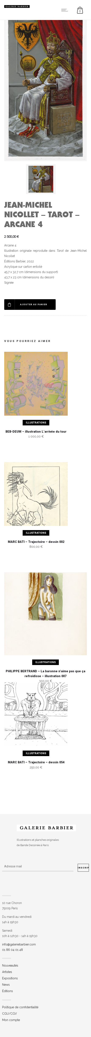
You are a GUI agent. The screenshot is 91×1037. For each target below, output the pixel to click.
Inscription (83, 868)
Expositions (10, 978)
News (6, 984)
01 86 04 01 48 (12, 949)
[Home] (17, 7)
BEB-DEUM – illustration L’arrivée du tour (36, 431)
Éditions (7, 991)
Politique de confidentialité (20, 1007)
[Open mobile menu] (65, 10)
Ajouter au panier (33, 304)
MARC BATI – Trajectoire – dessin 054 (36, 762)
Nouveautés (10, 965)
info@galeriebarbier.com (19, 944)
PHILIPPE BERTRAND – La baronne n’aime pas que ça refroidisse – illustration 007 (45, 673)
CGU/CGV (9, 1013)
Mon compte (11, 1020)
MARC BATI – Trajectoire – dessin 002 (36, 542)
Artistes (7, 972)
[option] (45, 179)
